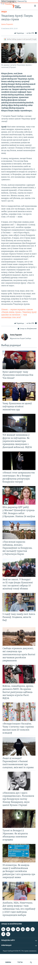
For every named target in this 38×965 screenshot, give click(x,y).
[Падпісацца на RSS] (8, 934)
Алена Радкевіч (7, 24)
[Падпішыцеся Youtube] (18, 929)
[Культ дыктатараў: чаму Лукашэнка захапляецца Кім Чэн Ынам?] (19, 360)
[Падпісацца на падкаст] (23, 929)
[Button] (19, 33)
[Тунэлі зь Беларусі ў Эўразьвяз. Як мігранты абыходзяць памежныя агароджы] (19, 818)
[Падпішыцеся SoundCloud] (28, 929)
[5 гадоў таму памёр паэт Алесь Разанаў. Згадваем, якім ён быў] (19, 602)
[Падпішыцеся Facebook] (8, 929)
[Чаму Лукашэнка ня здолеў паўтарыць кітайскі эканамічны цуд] (19, 391)
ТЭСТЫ (19, 962)
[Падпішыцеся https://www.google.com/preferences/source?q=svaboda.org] (3, 929)
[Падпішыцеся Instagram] (33, 929)
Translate (8, 4)
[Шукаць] (31, 962)
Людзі (4, 12)
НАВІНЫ (8, 962)
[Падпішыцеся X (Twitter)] (13, 929)
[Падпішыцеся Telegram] (3, 934)
